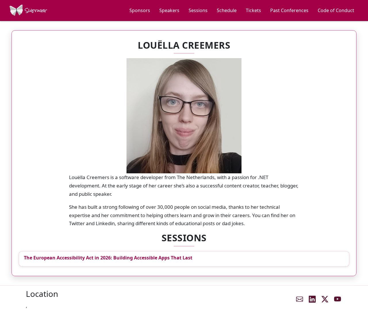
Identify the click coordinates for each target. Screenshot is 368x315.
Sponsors (139, 10)
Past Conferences (289, 10)
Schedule (227, 10)
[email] (299, 299)
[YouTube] (337, 299)
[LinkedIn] (312, 299)
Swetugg (34, 10)
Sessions (198, 10)
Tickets (253, 10)
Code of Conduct (336, 10)
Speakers (169, 10)
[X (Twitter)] (324, 299)
